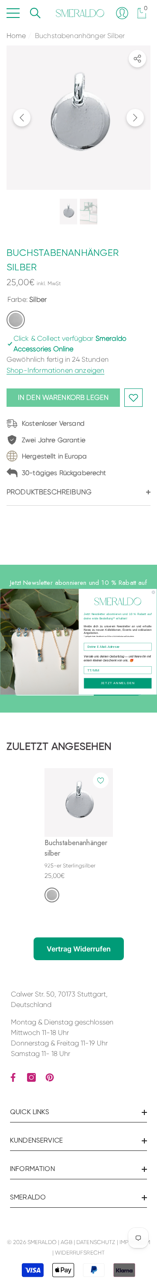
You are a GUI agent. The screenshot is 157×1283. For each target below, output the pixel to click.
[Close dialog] (153, 592)
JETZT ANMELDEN (118, 683)
